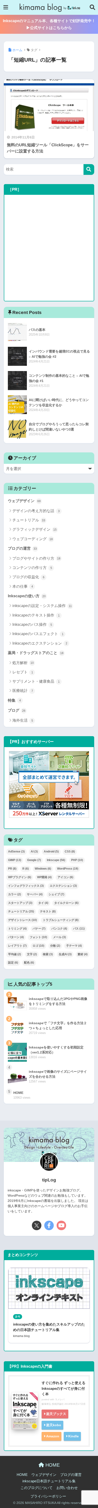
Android (51, 851)
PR (12, 868)
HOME (52, 1465)
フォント (38, 937)
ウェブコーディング (32, 539)
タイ (43, 903)
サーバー (35, 894)
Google (34, 860)
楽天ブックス (56, 1414)
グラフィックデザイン (34, 529)
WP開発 (44, 877)
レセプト (22, 672)
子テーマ (74, 945)
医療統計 (22, 691)
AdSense (16, 851)
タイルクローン (66, 903)
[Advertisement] (49, 248)
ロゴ (38, 945)
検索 (48, 954)
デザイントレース (22, 920)
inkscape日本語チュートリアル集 (49, 1481)
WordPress (67, 868)
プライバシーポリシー (48, 1496)
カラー (14, 894)
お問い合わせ (67, 1488)
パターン (16, 937)
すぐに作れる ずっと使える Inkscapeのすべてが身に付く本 (63, 1388)
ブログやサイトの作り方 (36, 558)
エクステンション (63, 885)
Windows (43, 868)
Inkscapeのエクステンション (39, 643)
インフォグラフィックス (26, 885)
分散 (55, 945)
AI (34, 851)
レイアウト (17, 945)
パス (79, 928)
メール (59, 937)
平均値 (14, 954)
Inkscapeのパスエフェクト (38, 634)
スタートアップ (20, 903)
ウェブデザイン (24, 501)
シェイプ (56, 894)
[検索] (88, 169)
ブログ (16, 710)
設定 (13, 962)
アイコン (65, 877)
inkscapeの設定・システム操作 (42, 606)
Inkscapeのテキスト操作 (36, 615)
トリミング (17, 928)
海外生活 (22, 720)
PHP (77, 860)
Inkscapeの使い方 (27, 596)
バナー (39, 928)
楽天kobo (53, 1425)
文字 (32, 954)
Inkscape (56, 860)
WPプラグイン (19, 877)
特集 (14, 700)
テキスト (48, 911)
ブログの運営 (22, 548)
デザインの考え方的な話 (36, 511)
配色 (29, 962)
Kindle (73, 1436)
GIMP (14, 860)
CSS (70, 851)
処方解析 (23, 663)
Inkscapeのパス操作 (32, 624)
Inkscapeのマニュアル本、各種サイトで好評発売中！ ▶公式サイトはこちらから (50, 24)
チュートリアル (28, 520)
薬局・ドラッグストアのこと (36, 653)
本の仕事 (22, 586)
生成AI (65, 954)
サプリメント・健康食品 (36, 681)
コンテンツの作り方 (32, 568)
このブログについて (36, 1488)
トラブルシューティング (60, 920)
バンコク (59, 928)
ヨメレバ (59, 1399)
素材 (83, 954)
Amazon (52, 1436)
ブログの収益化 (28, 577)
